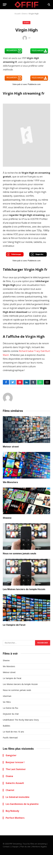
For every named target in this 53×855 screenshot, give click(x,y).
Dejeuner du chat (11, 713)
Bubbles (6, 725)
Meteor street (11, 446)
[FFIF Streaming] (27, 4)
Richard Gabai (26, 351)
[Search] (48, 4)
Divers (24, 13)
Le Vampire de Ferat (14, 624)
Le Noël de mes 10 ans (13, 731)
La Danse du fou (10, 708)
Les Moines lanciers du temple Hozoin (24, 589)
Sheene (7, 517)
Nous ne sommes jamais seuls (19, 553)
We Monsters (10, 482)
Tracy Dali (39, 351)
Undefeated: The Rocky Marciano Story (21, 719)
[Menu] (5, 4)
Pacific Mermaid (10, 737)
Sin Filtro (7, 702)
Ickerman (7, 696)
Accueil (17, 13)
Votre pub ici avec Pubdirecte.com (26, 84)
